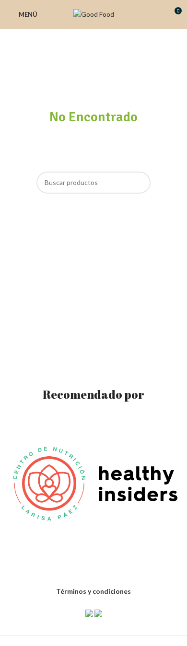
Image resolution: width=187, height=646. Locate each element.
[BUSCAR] (140, 183)
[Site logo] (93, 14)
